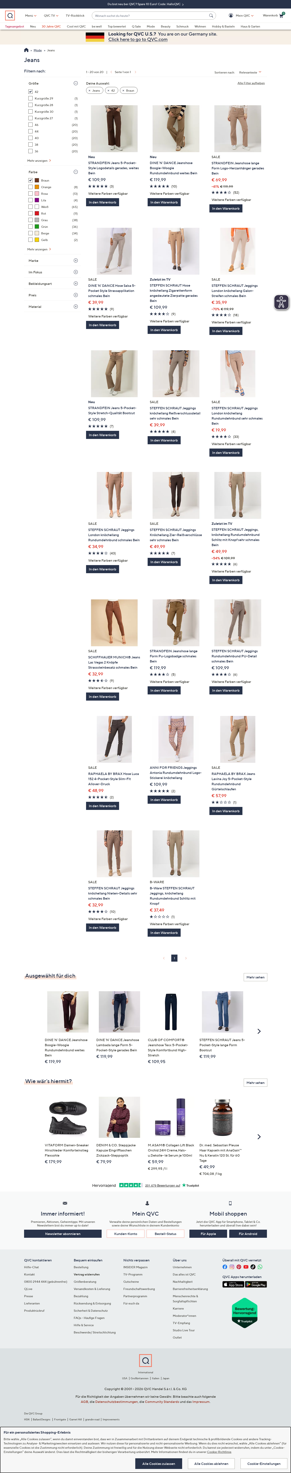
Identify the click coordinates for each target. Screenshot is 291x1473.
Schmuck (182, 26)
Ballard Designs (42, 1419)
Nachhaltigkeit (183, 1281)
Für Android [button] (248, 1234)
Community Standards (162, 1401)
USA (124, 1378)
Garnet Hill (75, 1419)
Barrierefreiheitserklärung (190, 1289)
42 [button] (113, 90)
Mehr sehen (255, 977)
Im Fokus (35, 272)
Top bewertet (117, 26)
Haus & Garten (250, 26)
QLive (28, 1289)
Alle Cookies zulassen (158, 1463)
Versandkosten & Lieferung (92, 1289)
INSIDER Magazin (135, 1267)
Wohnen (200, 26)
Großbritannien (139, 1378)
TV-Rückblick (75, 15)
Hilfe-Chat (31, 1267)
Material (35, 306)
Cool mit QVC (76, 26)
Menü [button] (29, 15)
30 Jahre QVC (51, 26)
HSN (27, 1419)
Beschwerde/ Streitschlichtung (95, 1332)
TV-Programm (133, 1274)
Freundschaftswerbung (139, 1289)
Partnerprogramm (135, 1296)
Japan (166, 1378)
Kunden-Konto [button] (125, 1234)
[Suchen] (212, 15)
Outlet (177, 1337)
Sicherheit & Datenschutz (91, 1310)
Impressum (201, 1401)
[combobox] (149, 16)
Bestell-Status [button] (165, 1234)
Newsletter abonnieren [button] (63, 1234)
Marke (33, 260)
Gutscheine (131, 1281)
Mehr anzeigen (37, 160)
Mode (151, 26)
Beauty (165, 26)
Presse (28, 1296)
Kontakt (29, 1274)
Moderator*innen (184, 1315)
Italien (155, 1378)
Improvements (111, 1419)
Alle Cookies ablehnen (211, 1463)
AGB (84, 1401)
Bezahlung (81, 1296)
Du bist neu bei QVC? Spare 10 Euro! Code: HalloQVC (144, 4)
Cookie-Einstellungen (264, 1463)
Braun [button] (129, 90)
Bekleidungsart (40, 283)
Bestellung (81, 1267)
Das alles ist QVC (184, 1274)
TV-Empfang (181, 1323)
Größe (34, 83)
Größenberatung (85, 1281)
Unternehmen (182, 1267)
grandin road (92, 1419)
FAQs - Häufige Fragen (89, 1318)
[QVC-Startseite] (26, 50)
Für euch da (131, 1303)
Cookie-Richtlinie (219, 1452)
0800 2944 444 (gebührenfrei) (45, 1281)
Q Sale (136, 26)
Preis (32, 295)
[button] (236, 15)
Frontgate (60, 1419)
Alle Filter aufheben (251, 83)
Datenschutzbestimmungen (116, 1401)
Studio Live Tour (184, 1330)
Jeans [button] (96, 90)
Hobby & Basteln (223, 26)
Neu (33, 26)
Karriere (178, 1308)
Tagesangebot (14, 26)
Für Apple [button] (208, 1234)
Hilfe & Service (84, 1325)
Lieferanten (32, 1303)
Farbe (33, 172)
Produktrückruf (34, 1310)
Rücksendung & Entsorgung (92, 1303)
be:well (97, 26)
